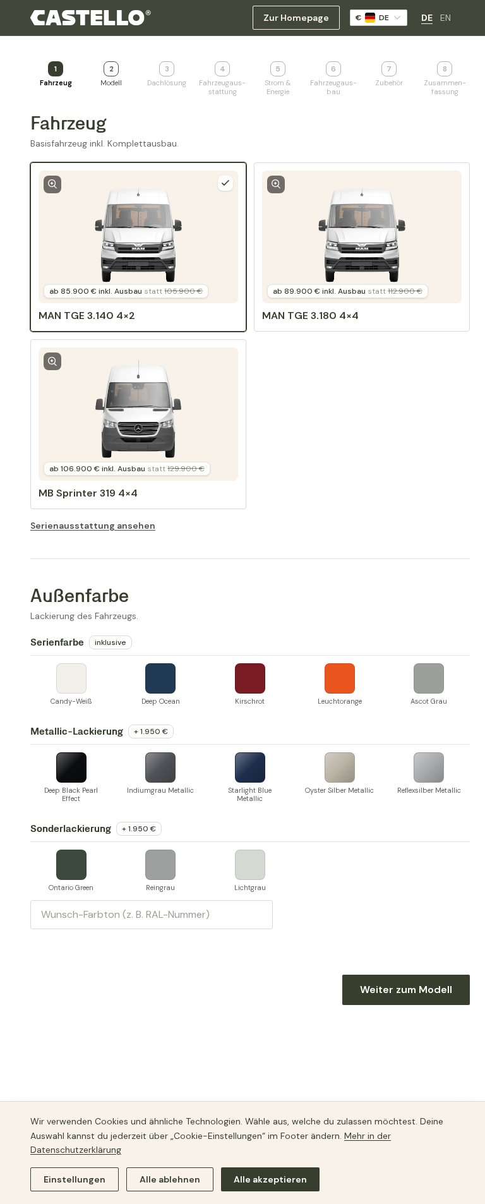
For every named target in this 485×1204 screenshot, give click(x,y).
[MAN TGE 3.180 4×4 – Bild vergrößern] (276, 184)
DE (427, 17)
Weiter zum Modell (406, 989)
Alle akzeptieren (270, 1179)
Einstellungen (74, 1179)
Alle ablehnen (170, 1179)
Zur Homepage (296, 17)
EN (445, 17)
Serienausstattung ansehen (92, 525)
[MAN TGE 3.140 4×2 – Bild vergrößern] (52, 184)
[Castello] (90, 17)
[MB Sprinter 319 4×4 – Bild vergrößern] (52, 361)
